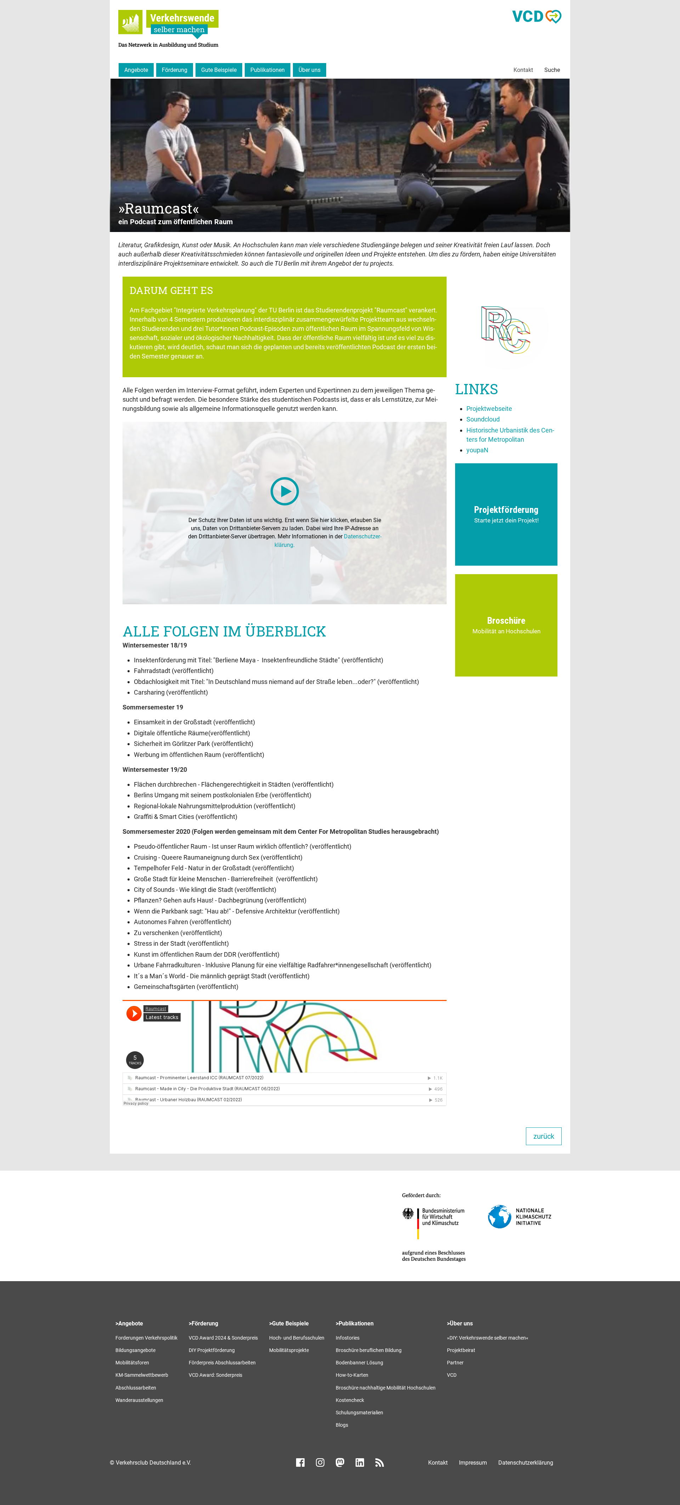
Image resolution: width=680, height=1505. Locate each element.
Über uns (310, 70)
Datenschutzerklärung (525, 1462)
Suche (552, 70)
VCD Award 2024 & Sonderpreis (223, 1338)
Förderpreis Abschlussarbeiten (222, 1362)
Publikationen (267, 70)
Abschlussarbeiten (135, 1388)
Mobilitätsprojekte (289, 1350)
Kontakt (523, 70)
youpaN (477, 450)
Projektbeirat (461, 1350)
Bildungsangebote (135, 1350)
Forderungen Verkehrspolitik (146, 1338)
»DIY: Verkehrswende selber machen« (487, 1338)
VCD (452, 1375)
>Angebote (129, 1323)
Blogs (342, 1425)
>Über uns (460, 1323)
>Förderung (203, 1323)
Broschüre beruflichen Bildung (369, 1350)
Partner (455, 1362)
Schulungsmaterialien (359, 1412)
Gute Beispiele (219, 70)
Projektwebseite (489, 408)
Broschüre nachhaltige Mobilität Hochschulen (386, 1388)
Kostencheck (350, 1400)
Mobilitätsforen (132, 1362)
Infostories (347, 1338)
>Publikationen (355, 1323)
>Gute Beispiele (289, 1323)
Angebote (136, 70)
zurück (543, 1136)
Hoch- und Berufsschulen (296, 1338)
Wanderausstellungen (139, 1400)
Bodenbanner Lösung (359, 1362)
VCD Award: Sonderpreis (215, 1375)
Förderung (174, 70)
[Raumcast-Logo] (506, 327)
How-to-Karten (352, 1375)
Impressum (473, 1462)
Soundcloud (483, 419)
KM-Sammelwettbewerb (141, 1375)
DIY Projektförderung (212, 1350)
